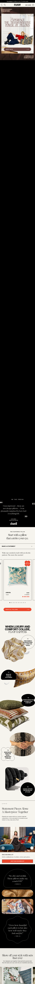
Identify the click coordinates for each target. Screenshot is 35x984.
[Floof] (17, 5)
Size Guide (28, 5)
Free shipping (9, 1)
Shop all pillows (12, 609)
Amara (8, 592)
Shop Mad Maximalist (17, 861)
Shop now (9, 49)
